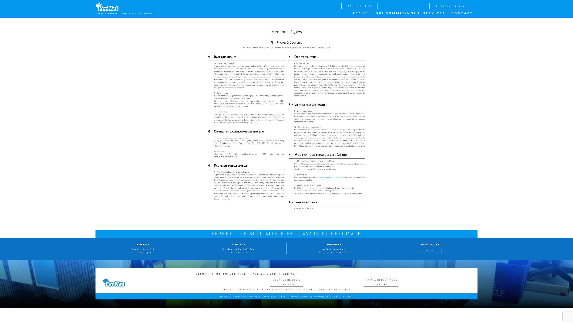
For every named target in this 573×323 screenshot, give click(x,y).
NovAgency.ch (306, 296)
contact (430, 250)
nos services (264, 273)
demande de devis (452, 5)
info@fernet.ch (239, 252)
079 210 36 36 (248, 249)
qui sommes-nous (231, 273)
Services (434, 13)
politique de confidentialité (333, 177)
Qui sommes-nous (397, 13)
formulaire (286, 284)
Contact (462, 13)
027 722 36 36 (360, 5)
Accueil (362, 13)
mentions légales (346, 296)
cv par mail (381, 284)
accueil (203, 273)
